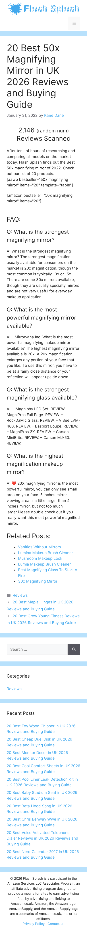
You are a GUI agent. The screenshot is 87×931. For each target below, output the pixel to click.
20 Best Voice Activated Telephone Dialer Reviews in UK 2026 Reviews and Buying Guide (42, 838)
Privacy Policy (34, 924)
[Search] (74, 649)
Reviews (20, 595)
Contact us (56, 924)
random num (52, 131)
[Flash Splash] (43, 8)
